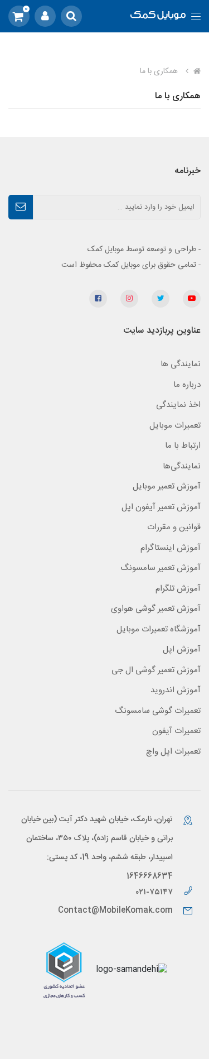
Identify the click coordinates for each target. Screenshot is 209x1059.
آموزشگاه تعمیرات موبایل (158, 629)
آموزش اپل (182, 650)
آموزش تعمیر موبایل (167, 486)
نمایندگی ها (181, 364)
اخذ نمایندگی (178, 405)
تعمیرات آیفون (176, 731)
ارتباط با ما (183, 446)
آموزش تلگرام (178, 589)
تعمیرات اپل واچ (173, 752)
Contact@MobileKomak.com (115, 910)
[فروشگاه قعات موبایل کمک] (158, 16)
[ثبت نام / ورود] (45, 16)
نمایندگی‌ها (182, 466)
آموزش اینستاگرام (170, 548)
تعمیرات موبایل (175, 426)
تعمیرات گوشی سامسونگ (158, 711)
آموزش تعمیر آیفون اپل (161, 507)
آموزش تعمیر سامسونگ (160, 568)
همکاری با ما (178, 96)
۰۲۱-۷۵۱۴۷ (155, 892)
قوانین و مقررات (174, 527)
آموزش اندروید (175, 690)
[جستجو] (71, 16)
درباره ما (187, 385)
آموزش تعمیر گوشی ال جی (156, 670)
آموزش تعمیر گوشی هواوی (156, 609)
